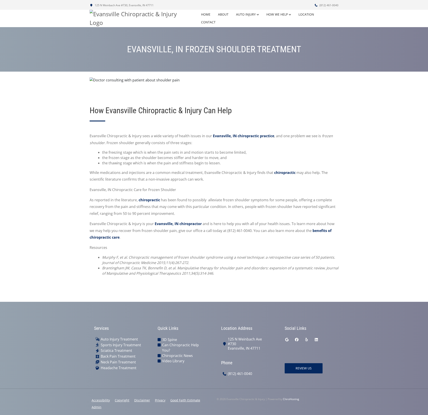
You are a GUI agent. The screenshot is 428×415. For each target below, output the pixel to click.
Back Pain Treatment (118, 356)
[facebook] (296, 339)
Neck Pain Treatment (118, 362)
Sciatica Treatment (116, 350)
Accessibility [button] (101, 400)
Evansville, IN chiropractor (178, 223)
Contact (208, 22)
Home (205, 14)
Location (306, 14)
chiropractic (285, 172)
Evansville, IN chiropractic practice (243, 135)
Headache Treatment (118, 368)
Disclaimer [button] (142, 400)
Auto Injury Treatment (119, 339)
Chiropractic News (177, 355)
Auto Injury (246, 14)
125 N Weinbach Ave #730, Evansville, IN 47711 (124, 5)
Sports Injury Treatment (121, 345)
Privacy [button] (160, 400)
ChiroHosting (291, 399)
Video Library (173, 361)
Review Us (304, 368)
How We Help (277, 14)
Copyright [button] (122, 400)
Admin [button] (96, 407)
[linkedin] (316, 339)
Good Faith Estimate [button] (185, 400)
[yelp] (306, 339)
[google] (287, 339)
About (223, 14)
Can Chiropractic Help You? (180, 347)
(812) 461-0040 (328, 5)
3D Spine (169, 339)
